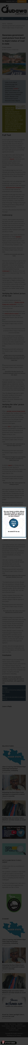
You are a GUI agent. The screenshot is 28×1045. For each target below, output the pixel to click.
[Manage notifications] (3, 1042)
